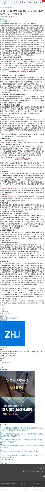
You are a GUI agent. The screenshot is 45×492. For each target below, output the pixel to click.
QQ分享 (2, 318)
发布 (1, 367)
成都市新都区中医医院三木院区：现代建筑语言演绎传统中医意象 (21, 440)
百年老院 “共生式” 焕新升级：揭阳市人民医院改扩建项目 (18, 445)
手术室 (2, 309)
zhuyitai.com (4, 489)
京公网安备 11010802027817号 (38, 486)
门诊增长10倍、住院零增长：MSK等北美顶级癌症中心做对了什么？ (22, 455)
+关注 (2, 349)
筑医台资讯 (3, 7)
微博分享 (6, 23)
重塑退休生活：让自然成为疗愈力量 (11, 451)
